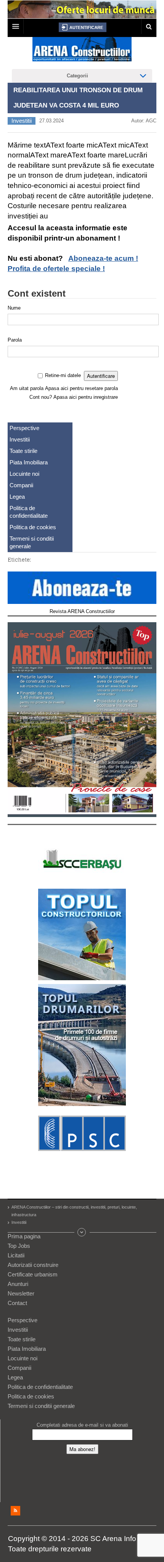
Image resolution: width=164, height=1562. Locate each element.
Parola (15, 340)
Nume (14, 308)
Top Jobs (19, 1246)
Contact (17, 1303)
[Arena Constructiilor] (82, 51)
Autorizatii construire (33, 1265)
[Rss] (15, 1510)
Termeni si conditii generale (32, 542)
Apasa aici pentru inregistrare (85, 397)
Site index (82, 1232)
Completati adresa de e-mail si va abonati (82, 1425)
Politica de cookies (33, 527)
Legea (17, 496)
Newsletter (21, 1293)
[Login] (82, 27)
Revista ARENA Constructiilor (82, 611)
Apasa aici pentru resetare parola (81, 388)
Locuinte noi (24, 473)
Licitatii (16, 1255)
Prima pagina (24, 1236)
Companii (21, 485)
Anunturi (18, 1284)
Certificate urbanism (33, 1274)
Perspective (24, 428)
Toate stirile (23, 451)
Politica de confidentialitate (29, 512)
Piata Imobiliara (29, 462)
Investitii (21, 120)
